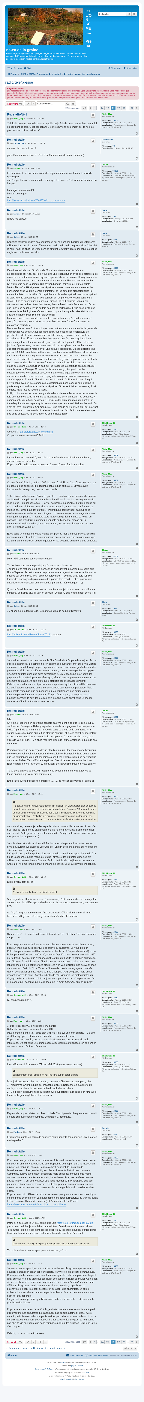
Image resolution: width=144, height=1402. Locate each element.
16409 (115, 120)
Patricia (105, 1128)
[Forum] (46, 25)
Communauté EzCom (43, 1369)
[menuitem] (27, 68)
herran (105, 210)
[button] (84, 108)
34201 (115, 171)
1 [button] (94, 108)
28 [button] (124, 108)
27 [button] (118, 108)
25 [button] (107, 108)
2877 (114, 1135)
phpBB (63, 1362)
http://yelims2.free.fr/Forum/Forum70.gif (28, 634)
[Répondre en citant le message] (93, 115)
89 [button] (132, 108)
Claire (104, 233)
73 (113, 146)
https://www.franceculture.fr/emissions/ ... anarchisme (36, 1204)
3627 (114, 240)
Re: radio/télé (17, 114)
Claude (105, 164)
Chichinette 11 (108, 423)
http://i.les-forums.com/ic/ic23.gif (75, 1222)
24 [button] (102, 108)
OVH (87, 1372)
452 (114, 216)
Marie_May (107, 114)
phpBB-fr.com (77, 1366)
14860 (115, 429)
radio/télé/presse (19, 82)
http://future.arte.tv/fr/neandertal (36, 431)
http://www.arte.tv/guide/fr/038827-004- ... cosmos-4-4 (36, 200)
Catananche (107, 140)
